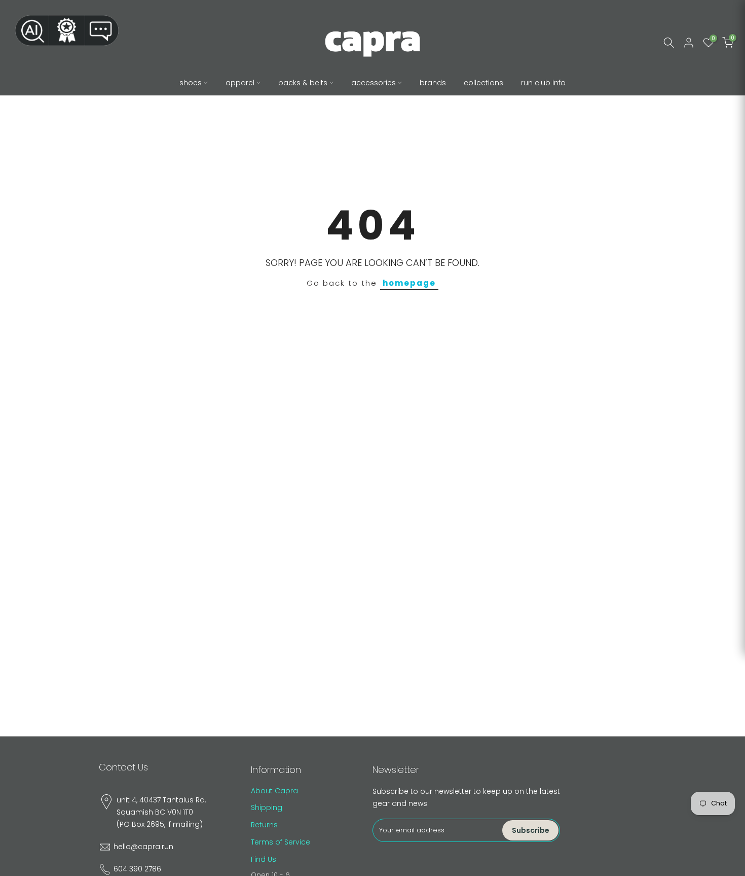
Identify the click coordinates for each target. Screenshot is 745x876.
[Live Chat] (102, 30)
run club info (543, 83)
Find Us (263, 859)
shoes (190, 83)
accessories (373, 83)
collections (483, 83)
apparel (240, 83)
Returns (264, 825)
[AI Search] (32, 30)
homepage (409, 283)
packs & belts (302, 83)
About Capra (274, 791)
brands (433, 83)
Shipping (266, 807)
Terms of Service (280, 842)
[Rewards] (67, 30)
